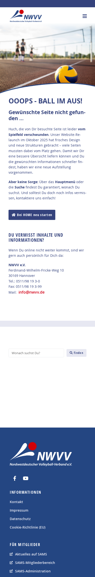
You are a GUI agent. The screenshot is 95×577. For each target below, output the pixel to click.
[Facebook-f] (14, 478)
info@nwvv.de (32, 292)
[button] (84, 16)
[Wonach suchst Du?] (36, 353)
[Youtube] (25, 478)
